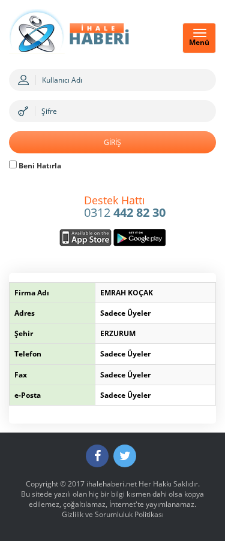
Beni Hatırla (39, 166)
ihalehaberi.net (111, 484)
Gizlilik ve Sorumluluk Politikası (113, 514)
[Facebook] (97, 456)
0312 (125, 207)
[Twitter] (124, 456)
